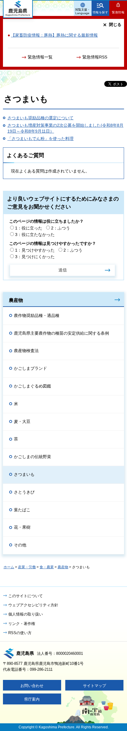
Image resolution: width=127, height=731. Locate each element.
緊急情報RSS (94, 57)
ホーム (9, 567)
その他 (20, 545)
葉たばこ (22, 509)
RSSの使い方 (20, 633)
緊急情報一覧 (40, 57)
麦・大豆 (22, 421)
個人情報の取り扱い (25, 614)
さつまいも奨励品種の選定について (40, 117)
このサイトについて (25, 596)
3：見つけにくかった (35, 256)
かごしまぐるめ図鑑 (32, 386)
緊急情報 (118, 12)
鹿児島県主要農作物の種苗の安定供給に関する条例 (61, 333)
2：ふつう (60, 228)
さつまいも (24, 474)
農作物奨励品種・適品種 (36, 315)
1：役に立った (28, 228)
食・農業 (47, 567)
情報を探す (100, 12)
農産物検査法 (26, 350)
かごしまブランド (30, 368)
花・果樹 (22, 527)
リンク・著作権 (21, 623)
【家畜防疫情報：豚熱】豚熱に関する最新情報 (54, 35)
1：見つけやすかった (35, 250)
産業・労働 (27, 567)
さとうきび (24, 492)
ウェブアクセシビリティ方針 (33, 605)
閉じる (115, 24)
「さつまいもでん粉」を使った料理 (40, 138)
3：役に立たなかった (35, 234)
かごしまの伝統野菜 (32, 456)
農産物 (16, 300)
